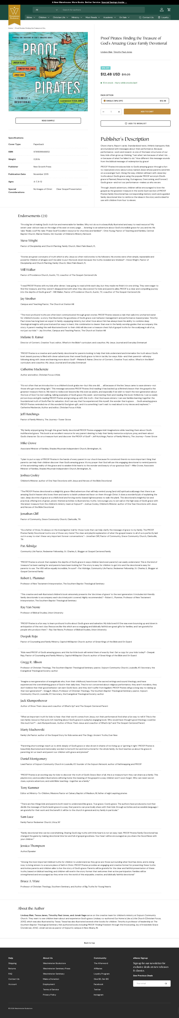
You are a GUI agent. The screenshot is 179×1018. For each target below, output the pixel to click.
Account (12, 984)
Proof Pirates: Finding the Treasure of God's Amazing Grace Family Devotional (31, 28)
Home (10, 28)
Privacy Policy (49, 994)
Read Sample (48, 120)
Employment (49, 984)
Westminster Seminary (53, 973)
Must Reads (91, 17)
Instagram (98, 994)
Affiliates (98, 968)
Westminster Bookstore (54, 963)
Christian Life (59, 17)
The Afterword (101, 963)
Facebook (98, 984)
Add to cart (147, 111)
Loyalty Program (102, 973)
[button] (169, 10)
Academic (108, 17)
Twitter (97, 989)
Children (43, 17)
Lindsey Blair (106, 52)
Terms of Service (51, 989)
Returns (12, 968)
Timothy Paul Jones (122, 52)
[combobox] (89, 10)
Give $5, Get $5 (101, 979)
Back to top (89, 943)
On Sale (123, 17)
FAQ (10, 973)
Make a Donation (51, 979)
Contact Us (13, 979)
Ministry (75, 17)
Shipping (12, 963)
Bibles (29, 17)
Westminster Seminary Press (56, 968)
